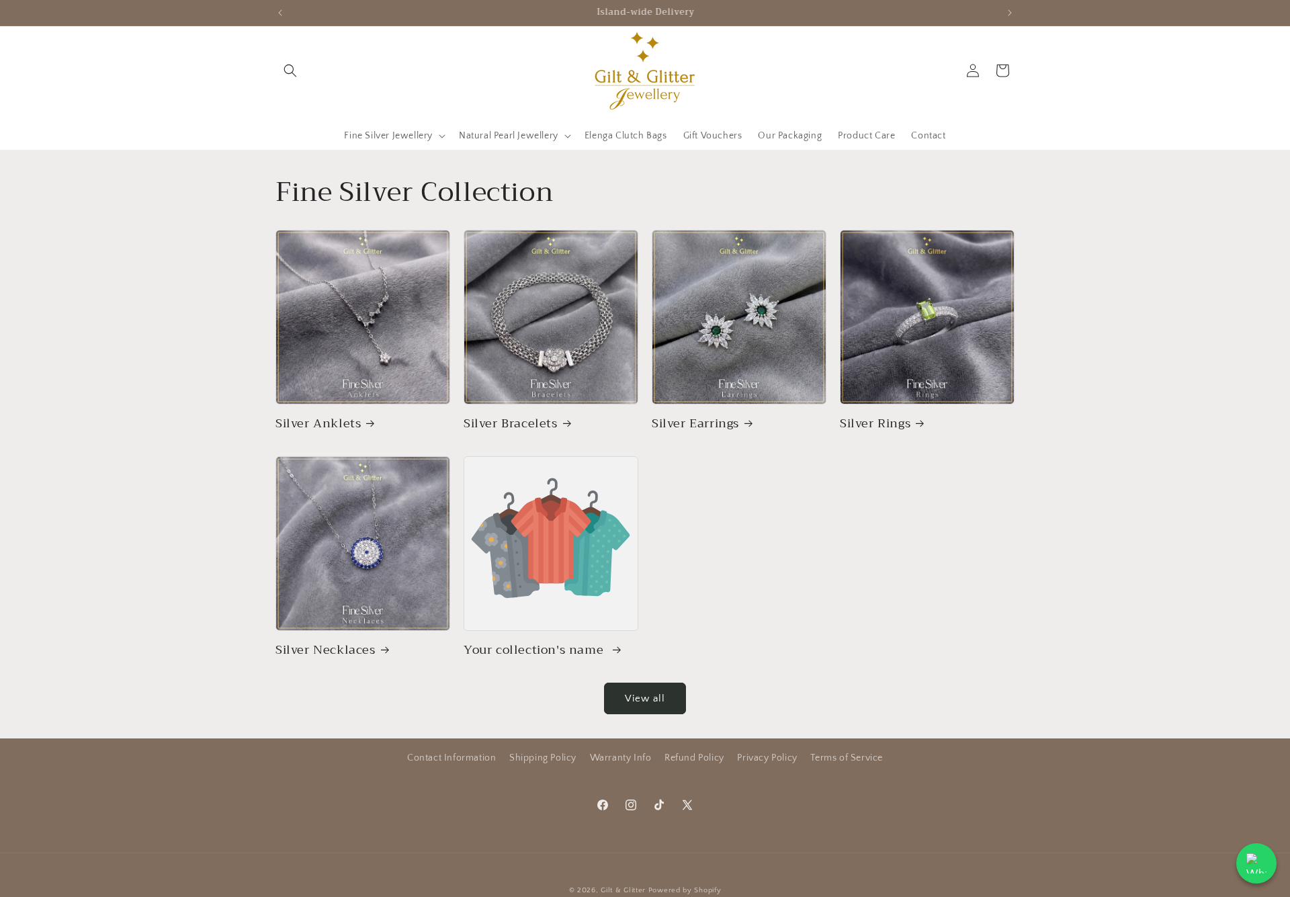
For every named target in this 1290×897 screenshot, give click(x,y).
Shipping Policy (542, 758)
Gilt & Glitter (623, 890)
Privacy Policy (767, 758)
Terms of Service (846, 758)
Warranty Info (621, 758)
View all (645, 698)
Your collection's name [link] (535, 650)
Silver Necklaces (325, 650)
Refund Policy (694, 758)
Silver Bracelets (511, 423)
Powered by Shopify (685, 890)
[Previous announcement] (280, 13)
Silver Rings (875, 423)
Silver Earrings (695, 423)
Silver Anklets (318, 423)
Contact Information (451, 758)
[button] (290, 70)
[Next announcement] (1010, 13)
